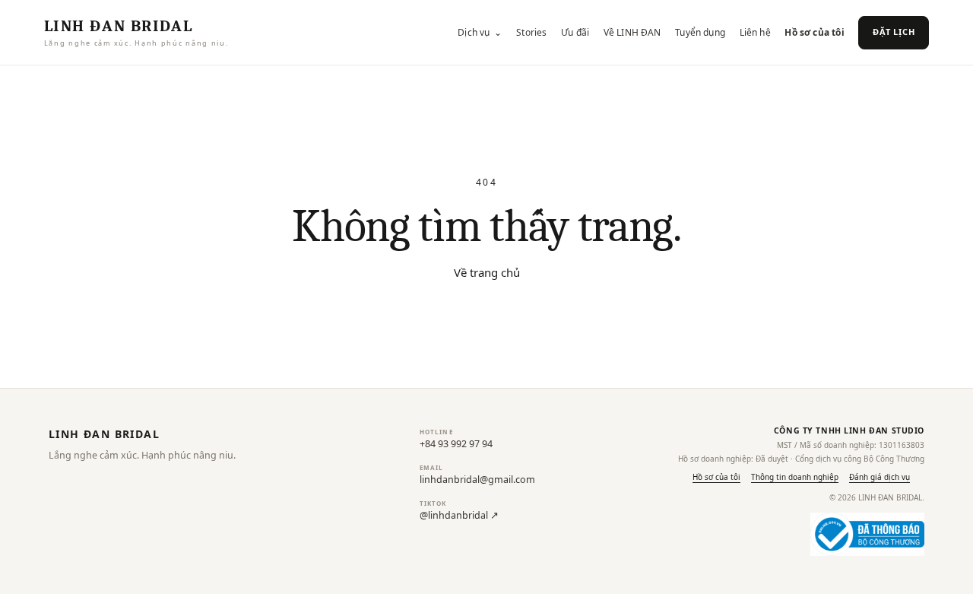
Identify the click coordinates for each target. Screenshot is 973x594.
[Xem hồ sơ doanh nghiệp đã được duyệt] (867, 534)
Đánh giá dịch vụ (879, 477)
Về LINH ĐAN (632, 32)
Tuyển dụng (700, 32)
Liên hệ (755, 32)
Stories (531, 32)
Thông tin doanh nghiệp (794, 477)
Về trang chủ (487, 272)
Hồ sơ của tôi (814, 32)
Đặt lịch (893, 31)
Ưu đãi (575, 32)
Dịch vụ (480, 32)
